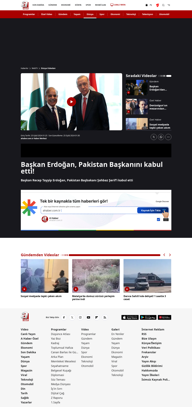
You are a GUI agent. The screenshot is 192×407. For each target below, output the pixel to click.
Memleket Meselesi (63, 361)
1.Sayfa (55, 402)
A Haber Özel (29, 338)
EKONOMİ (65, 5)
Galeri (115, 329)
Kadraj (55, 343)
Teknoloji (131, 14)
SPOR (88, 5)
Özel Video (46, 14)
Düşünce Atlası (60, 334)
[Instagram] (80, 317)
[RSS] (105, 317)
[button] (164, 255)
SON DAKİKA (38, 5)
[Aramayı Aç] (163, 5)
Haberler (24, 68)
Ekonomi (115, 14)
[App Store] (130, 317)
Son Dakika (28, 352)
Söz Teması (58, 379)
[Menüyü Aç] (169, 5)
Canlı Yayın (28, 334)
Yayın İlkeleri (150, 375)
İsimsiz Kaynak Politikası (156, 379)
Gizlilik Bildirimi (152, 366)
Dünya (90, 14)
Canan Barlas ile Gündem (66, 352)
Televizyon (147, 14)
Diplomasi (57, 375)
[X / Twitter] (72, 317)
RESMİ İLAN (100, 5)
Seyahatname (59, 366)
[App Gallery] (164, 317)
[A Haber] (25, 5)
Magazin (26, 370)
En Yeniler (117, 334)
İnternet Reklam (153, 329)
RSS (144, 334)
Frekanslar (149, 352)
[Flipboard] (97, 317)
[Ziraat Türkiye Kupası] (158, 5)
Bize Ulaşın (149, 338)
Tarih (24, 393)
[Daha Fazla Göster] (168, 137)
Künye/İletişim (152, 343)
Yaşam (77, 14)
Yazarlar (26, 402)
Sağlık (25, 398)
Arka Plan (57, 357)
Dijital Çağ (57, 393)
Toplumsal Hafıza (62, 347)
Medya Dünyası (61, 384)
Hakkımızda (150, 370)
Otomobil (164, 14)
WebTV (35, 68)
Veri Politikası (151, 347)
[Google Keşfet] (96, 210)
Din (23, 388)
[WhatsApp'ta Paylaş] (161, 137)
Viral (24, 375)
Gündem (62, 14)
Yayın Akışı (149, 361)
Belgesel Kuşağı (61, 370)
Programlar (29, 14)
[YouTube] (88, 317)
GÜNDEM (52, 5)
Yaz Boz (56, 338)
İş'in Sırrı (56, 388)
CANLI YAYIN (120, 4)
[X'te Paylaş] (154, 137)
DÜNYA (78, 5)
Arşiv (145, 357)
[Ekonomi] (135, 5)
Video (24, 329)
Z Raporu (57, 398)
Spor (102, 14)
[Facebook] (64, 317)
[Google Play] (148, 317)
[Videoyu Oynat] (71, 101)
